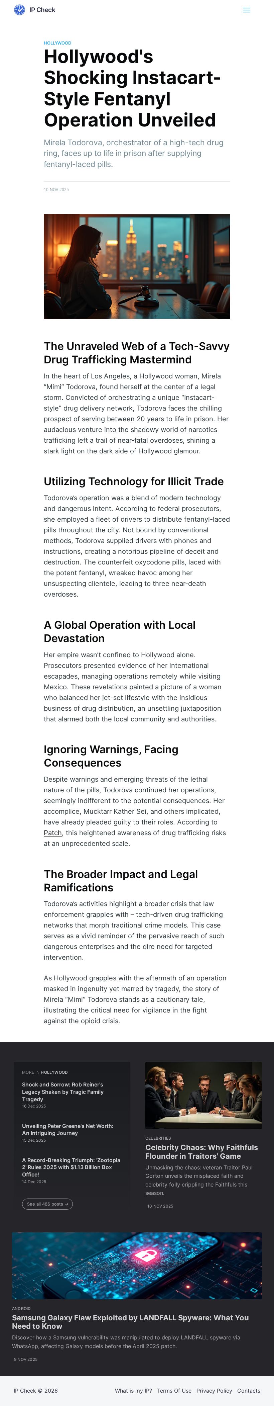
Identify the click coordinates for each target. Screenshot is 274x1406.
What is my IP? (133, 1390)
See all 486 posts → (47, 1204)
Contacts (248, 1390)
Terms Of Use (174, 1390)
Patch (53, 833)
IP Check (25, 1390)
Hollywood (57, 43)
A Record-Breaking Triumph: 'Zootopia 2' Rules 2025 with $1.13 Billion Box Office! (71, 1167)
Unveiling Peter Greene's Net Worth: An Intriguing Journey (68, 1130)
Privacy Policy (214, 1390)
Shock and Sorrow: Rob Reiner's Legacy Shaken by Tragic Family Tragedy (63, 1091)
